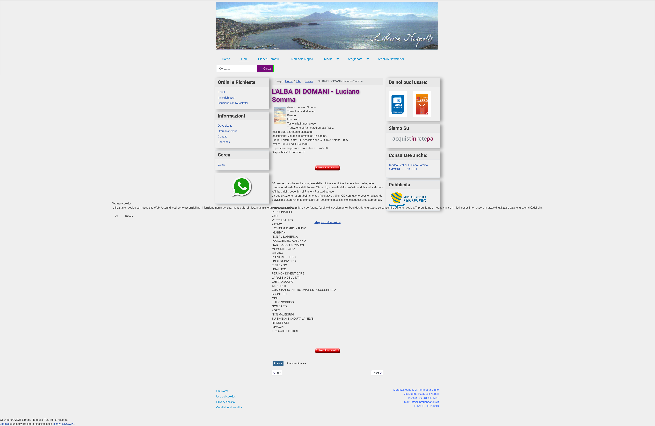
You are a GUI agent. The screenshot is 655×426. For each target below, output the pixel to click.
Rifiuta (129, 216)
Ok (117, 216)
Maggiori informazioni (328, 222)
